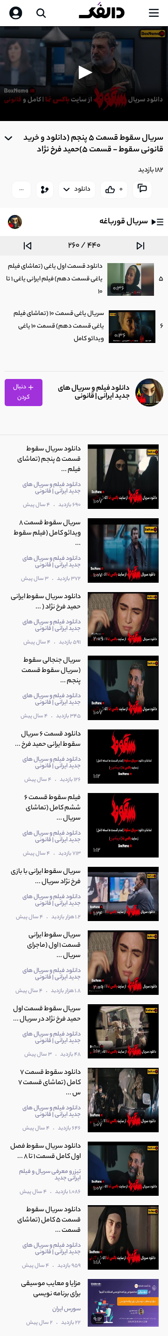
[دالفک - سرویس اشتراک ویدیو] (109, 13)
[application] (84, 73)
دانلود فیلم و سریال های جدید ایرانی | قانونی (94, 392)
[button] (84, 72)
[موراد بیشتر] (21, 190)
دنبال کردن (21, 392)
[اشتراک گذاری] (45, 190)
